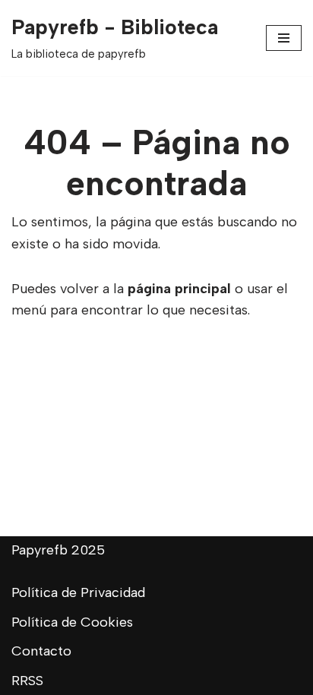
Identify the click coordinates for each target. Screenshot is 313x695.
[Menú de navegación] (284, 38)
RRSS (27, 680)
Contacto (41, 651)
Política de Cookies (72, 622)
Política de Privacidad (78, 592)
